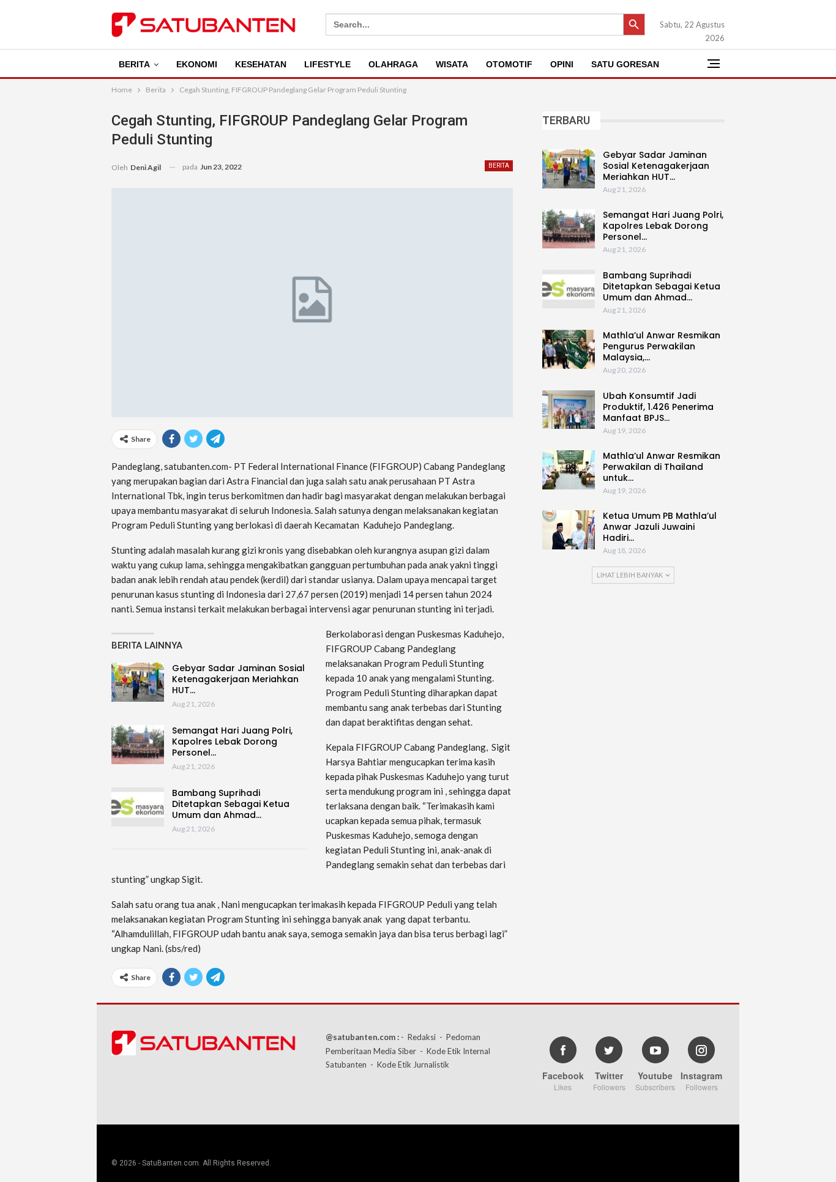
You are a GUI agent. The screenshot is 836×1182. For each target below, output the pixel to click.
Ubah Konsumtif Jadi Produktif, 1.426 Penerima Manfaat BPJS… (658, 407)
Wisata (452, 64)
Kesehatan (260, 64)
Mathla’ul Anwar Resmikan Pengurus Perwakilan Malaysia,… (661, 346)
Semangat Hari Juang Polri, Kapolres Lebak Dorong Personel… (232, 741)
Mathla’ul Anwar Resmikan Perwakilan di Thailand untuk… (661, 467)
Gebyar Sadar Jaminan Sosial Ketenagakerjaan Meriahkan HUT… (238, 679)
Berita (134, 64)
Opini (561, 64)
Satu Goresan (625, 64)
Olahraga (393, 64)
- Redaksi (418, 1037)
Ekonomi (196, 64)
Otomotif (509, 64)
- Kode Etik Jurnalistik (409, 1064)
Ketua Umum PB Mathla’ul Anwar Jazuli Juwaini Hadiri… (660, 527)
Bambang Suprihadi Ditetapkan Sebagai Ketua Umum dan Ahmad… (230, 804)
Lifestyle (327, 64)
